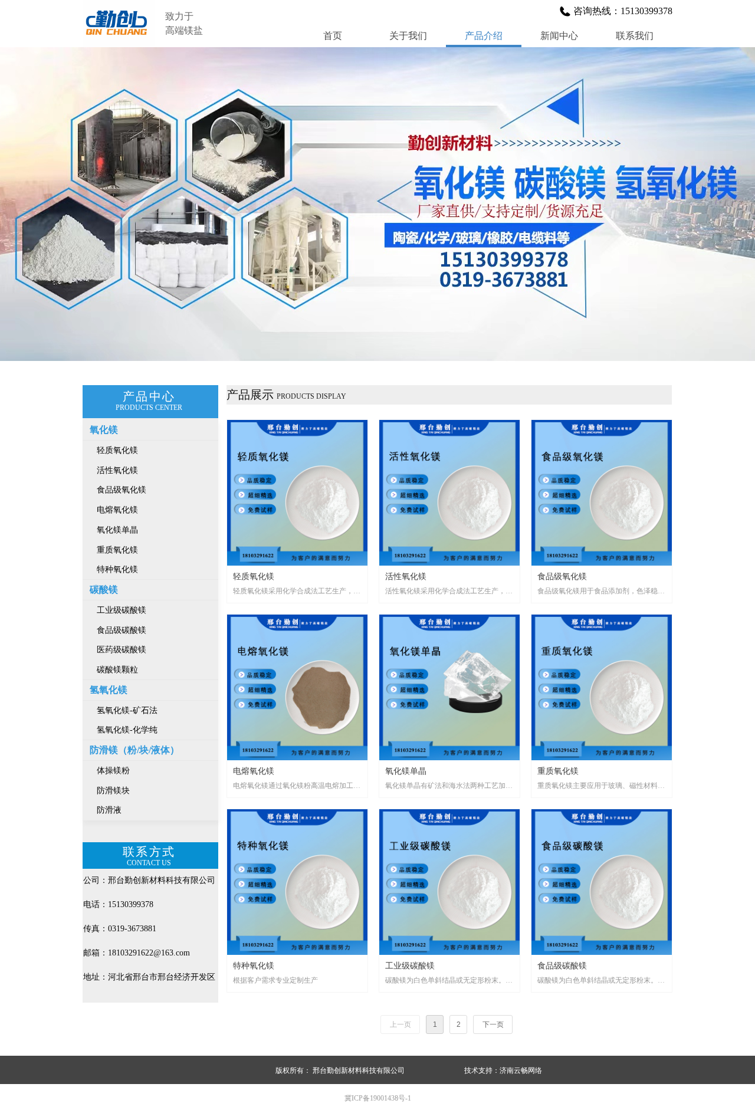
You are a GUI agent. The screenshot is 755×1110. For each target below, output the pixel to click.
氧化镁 (104, 430)
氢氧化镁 (108, 690)
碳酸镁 (104, 589)
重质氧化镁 (117, 550)
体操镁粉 (113, 770)
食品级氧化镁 (121, 489)
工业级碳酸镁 (121, 610)
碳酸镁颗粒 (117, 669)
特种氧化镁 (117, 569)
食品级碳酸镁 (121, 630)
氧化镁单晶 (117, 530)
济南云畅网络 (521, 1070)
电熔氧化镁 (117, 509)
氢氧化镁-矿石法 (127, 710)
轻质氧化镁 (117, 450)
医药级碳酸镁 (121, 649)
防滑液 (109, 810)
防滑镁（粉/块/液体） (134, 750)
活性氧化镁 (117, 470)
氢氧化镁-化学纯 (127, 729)
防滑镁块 (113, 790)
